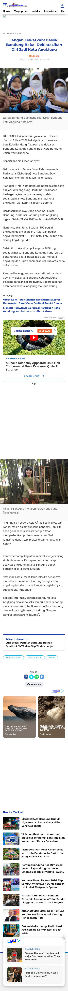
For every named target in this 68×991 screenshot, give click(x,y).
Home (6, 11)
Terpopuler (21, 11)
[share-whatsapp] (36, 677)
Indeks (36, 11)
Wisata (52, 657)
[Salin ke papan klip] (42, 677)
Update (45, 331)
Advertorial (50, 11)
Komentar (35, 684)
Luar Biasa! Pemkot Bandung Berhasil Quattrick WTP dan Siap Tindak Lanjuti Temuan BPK (30, 644)
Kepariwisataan (13, 657)
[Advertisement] (34, 420)
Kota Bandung (35, 657)
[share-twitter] (31, 677)
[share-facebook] (26, 677)
